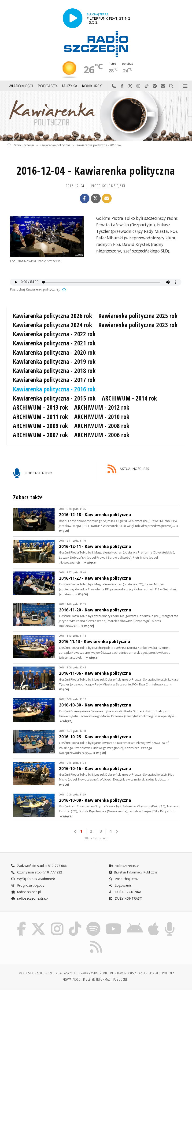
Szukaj (171, 86)
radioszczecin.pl (28, 892)
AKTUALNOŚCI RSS (134, 468)
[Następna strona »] (116, 831)
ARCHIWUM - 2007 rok (40, 435)
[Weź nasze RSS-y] (96, 940)
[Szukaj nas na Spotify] (93, 922)
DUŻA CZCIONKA (127, 892)
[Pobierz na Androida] (134, 922)
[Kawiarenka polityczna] (96, 116)
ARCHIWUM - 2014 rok (129, 398)
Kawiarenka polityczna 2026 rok (52, 316)
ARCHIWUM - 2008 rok (101, 426)
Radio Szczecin (23, 145)
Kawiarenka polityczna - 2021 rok (54, 343)
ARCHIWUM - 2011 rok (40, 416)
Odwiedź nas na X (130, 86)
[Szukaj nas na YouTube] (113, 922)
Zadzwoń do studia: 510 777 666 (41, 865)
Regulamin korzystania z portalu (135, 973)
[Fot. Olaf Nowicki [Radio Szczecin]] (47, 236)
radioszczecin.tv (126, 865)
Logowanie (123, 885)
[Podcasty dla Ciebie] (170, 922)
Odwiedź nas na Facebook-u (122, 86)
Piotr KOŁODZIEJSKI (108, 185)
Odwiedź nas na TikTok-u (147, 86)
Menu (185, 86)
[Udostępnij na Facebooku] (85, 198)
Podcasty (47, 86)
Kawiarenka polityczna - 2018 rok (54, 370)
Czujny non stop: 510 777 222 (39, 872)
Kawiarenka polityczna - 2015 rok (54, 398)
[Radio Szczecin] (96, 44)
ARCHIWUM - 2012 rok (101, 407)
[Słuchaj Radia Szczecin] (72, 18)
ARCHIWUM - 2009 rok (40, 426)
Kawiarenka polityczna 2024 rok (52, 325)
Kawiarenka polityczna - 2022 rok (54, 334)
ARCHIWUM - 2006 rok (101, 435)
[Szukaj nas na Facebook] (21, 922)
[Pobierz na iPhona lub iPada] (153, 922)
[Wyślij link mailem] (107, 198)
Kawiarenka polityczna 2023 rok (138, 325)
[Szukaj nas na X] (38, 922)
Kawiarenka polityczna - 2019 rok (54, 361)
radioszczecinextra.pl (32, 898)
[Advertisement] (51, 1029)
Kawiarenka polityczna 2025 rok (138, 316)
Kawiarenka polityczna (55, 145)
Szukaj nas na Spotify (155, 86)
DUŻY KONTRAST (128, 898)
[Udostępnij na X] (96, 198)
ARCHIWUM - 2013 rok (40, 407)
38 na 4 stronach (96, 838)
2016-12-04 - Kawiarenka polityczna (95, 170)
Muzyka (69, 86)
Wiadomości (21, 86)
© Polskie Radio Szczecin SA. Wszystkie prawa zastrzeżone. (63, 973)
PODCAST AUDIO (38, 473)
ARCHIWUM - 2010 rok (101, 416)
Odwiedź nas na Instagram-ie (138, 86)
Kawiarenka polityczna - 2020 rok (54, 352)
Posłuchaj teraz (126, 878)
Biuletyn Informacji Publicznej (136, 872)
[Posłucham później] (63, 289)
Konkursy (92, 86)
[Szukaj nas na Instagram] (57, 922)
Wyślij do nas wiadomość (163, 86)
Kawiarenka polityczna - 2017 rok (54, 380)
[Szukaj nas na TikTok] (75, 922)
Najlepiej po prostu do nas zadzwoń (114, 86)
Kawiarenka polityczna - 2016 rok (99, 145)
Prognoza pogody (30, 885)
